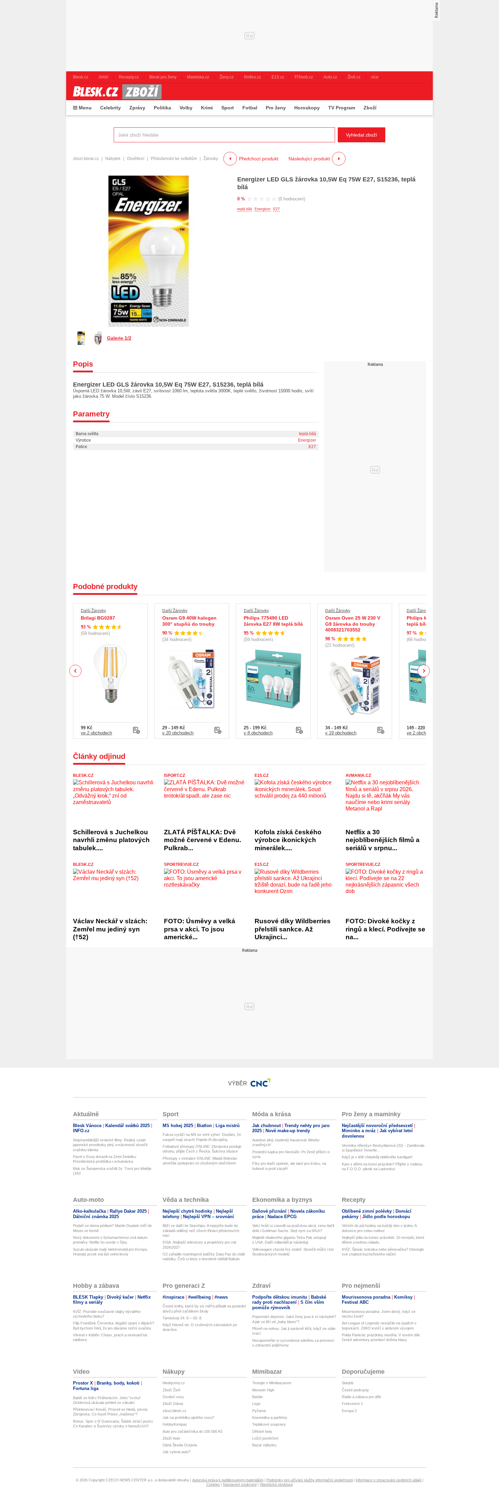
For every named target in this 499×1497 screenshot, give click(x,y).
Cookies (213, 1484)
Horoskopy (307, 107)
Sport (227, 107)
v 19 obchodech (340, 732)
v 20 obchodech (177, 732)
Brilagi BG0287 (98, 618)
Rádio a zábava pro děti (361, 1397)
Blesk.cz (83, 775)
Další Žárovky (93, 610)
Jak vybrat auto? (176, 1452)
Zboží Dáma (173, 1404)
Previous (75, 671)
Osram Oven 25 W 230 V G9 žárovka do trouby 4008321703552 (352, 623)
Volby (186, 107)
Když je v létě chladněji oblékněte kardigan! (377, 1157)
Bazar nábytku (264, 1445)
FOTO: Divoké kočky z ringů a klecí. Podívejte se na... (385, 929)
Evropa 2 (349, 1411)
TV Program (341, 107)
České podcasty (355, 1390)
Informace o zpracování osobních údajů (388, 1480)
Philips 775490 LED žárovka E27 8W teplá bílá (273, 621)
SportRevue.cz (181, 864)
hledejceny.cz (174, 1383)
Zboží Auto (171, 1438)
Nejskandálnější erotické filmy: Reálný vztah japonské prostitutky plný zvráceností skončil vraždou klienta (110, 1145)
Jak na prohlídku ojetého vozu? (188, 1417)
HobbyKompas (175, 1424)
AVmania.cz (358, 775)
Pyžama (259, 1411)
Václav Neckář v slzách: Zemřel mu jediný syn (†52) (110, 929)
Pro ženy (276, 107)
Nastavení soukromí (240, 1484)
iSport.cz (174, 775)
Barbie (257, 1397)
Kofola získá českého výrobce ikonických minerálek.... (288, 840)
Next (423, 671)
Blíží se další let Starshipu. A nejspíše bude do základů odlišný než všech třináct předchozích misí (201, 1230)
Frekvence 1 (352, 1404)
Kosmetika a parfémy (269, 1417)
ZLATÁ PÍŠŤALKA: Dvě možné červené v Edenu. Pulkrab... (202, 840)
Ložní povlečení (265, 1438)
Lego (256, 1404)
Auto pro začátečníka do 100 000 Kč (193, 1431)
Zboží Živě (171, 1390)
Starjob (347, 1383)
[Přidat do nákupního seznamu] (136, 730)
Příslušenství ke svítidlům (174, 158)
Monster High (263, 1390)
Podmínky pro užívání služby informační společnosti (309, 1480)
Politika (162, 107)
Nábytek (113, 158)
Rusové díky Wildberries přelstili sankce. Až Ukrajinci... (293, 929)
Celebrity (110, 107)
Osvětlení (135, 158)
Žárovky (210, 158)
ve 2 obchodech (96, 732)
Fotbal (249, 107)
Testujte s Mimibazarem (271, 1383)
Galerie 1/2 (119, 338)
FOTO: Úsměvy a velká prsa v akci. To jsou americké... (199, 929)
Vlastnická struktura (276, 1484)
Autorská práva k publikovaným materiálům (227, 1480)
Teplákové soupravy (269, 1424)
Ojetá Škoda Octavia (180, 1445)
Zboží (370, 107)
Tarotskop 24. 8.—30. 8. (182, 1318)
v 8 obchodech (258, 732)
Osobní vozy (173, 1397)
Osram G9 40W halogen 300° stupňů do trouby (189, 621)
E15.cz (262, 775)
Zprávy (137, 107)
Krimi (207, 107)
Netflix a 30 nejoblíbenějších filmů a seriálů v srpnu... (383, 840)
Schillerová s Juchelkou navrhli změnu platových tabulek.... (111, 840)
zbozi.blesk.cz (86, 158)
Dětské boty (262, 1431)
